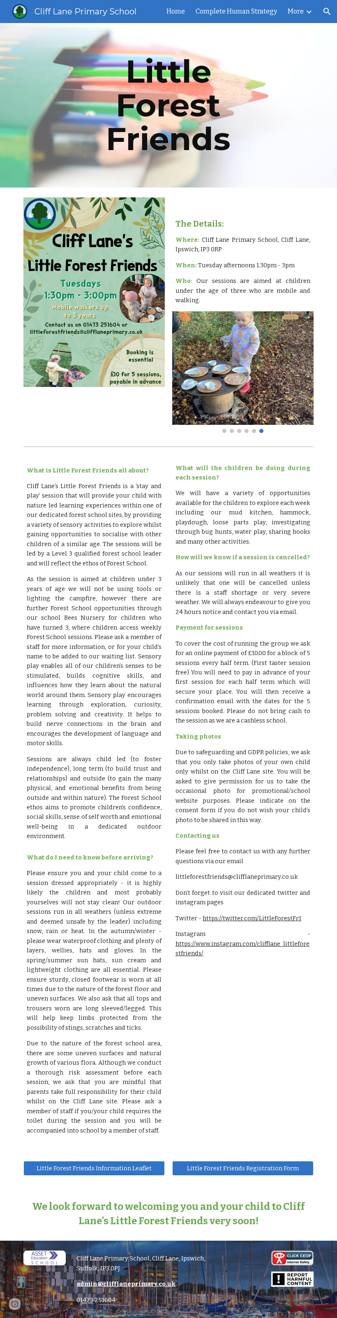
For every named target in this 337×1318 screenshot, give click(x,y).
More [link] (296, 11)
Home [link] (175, 11)
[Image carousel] (243, 372)
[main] (168, 105)
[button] (327, 11)
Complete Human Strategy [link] (236, 11)
